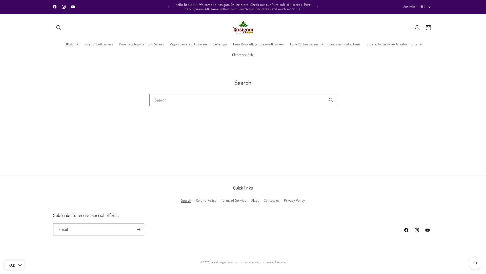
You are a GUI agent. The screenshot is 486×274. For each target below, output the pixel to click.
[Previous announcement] (168, 7)
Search (186, 200)
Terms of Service (233, 200)
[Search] (331, 100)
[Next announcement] (317, 7)
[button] (58, 27)
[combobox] (243, 100)
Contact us (271, 200)
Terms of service (276, 262)
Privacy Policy (294, 200)
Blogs (255, 200)
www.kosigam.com (222, 262)
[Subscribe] (138, 229)
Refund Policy (206, 200)
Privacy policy (252, 262)
